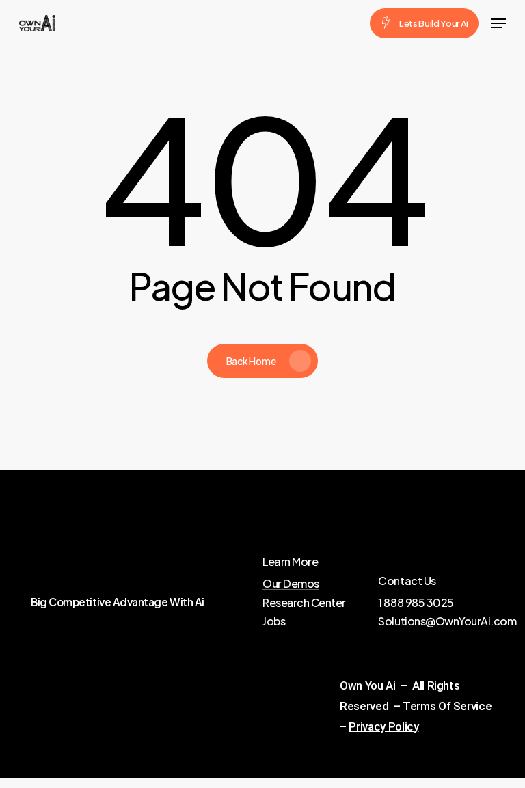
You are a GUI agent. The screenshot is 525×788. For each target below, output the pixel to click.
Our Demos (290, 584)
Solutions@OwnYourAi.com (447, 621)
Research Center (304, 603)
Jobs (273, 621)
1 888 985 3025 (415, 603)
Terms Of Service (447, 706)
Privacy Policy (383, 726)
